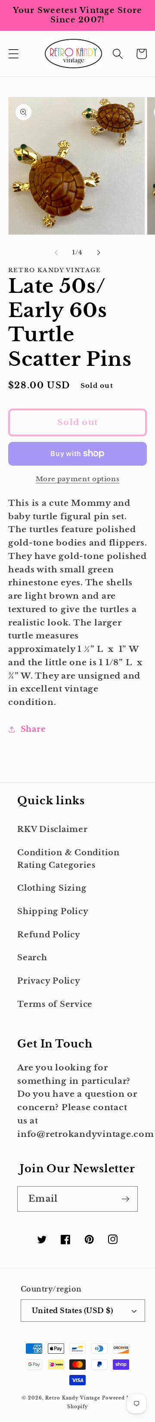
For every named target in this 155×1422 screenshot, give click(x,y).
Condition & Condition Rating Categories (68, 859)
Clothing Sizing (51, 888)
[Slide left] (56, 252)
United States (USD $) (72, 1310)
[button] (13, 54)
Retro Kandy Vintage (72, 1398)
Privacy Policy (49, 981)
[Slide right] (99, 252)
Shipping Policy (52, 911)
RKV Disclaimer (52, 829)
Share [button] (33, 729)
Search (32, 957)
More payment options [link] (78, 479)
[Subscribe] (125, 1198)
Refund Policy (49, 935)
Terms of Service (55, 1004)
